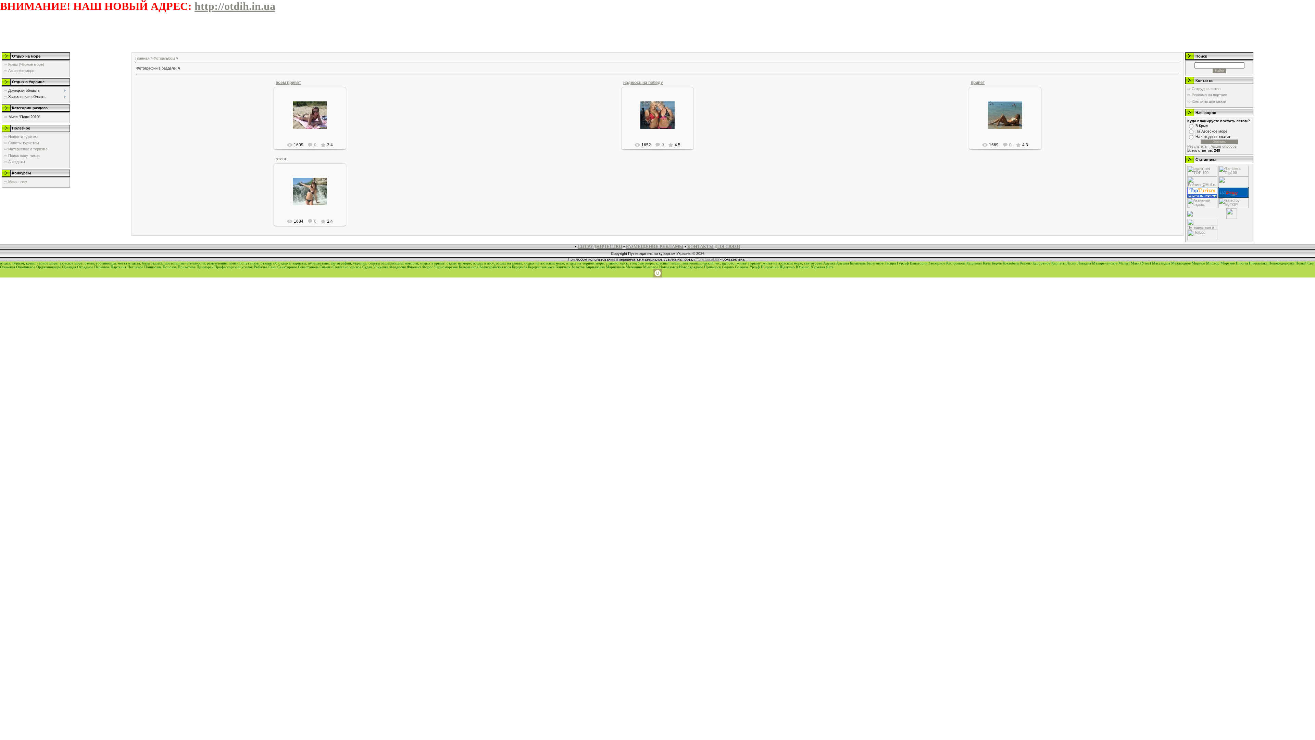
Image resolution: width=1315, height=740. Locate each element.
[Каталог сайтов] (1231, 213)
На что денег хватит (1212, 137)
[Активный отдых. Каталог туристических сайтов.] (1202, 202)
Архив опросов (1224, 146)
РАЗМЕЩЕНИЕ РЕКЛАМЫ (655, 246)
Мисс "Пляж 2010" (24, 117)
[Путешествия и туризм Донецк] (1202, 222)
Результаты (1197, 146)
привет (978, 82)
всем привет (288, 82)
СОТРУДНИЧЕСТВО (600, 246)
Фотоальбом (164, 58)
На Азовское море (1211, 131)
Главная (142, 58)
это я (281, 159)
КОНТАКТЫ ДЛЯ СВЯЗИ (713, 246)
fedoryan (313, 120)
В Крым (1201, 126)
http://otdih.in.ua (235, 6)
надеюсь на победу (643, 82)
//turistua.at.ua (707, 259)
